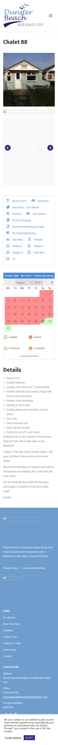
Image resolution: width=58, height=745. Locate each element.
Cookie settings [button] (13, 737)
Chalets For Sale (12, 643)
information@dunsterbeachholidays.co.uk (25, 697)
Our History (9, 617)
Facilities (7, 630)
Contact (7, 656)
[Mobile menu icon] (52, 16)
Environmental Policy (34, 568)
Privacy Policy (10, 568)
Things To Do (10, 636)
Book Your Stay (11, 624)
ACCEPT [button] (29, 737)
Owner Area (9, 649)
